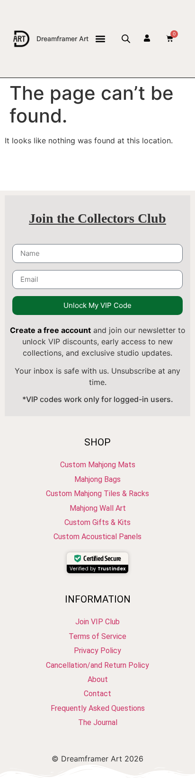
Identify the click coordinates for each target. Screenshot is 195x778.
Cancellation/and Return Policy (97, 665)
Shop (97, 442)
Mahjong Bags (97, 479)
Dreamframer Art (62, 39)
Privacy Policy (97, 650)
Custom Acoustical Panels (97, 536)
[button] (100, 38)
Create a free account (50, 330)
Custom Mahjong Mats (97, 464)
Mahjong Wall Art (98, 508)
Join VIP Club (97, 621)
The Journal (97, 722)
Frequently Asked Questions (98, 708)
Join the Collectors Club (97, 218)
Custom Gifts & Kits (97, 522)
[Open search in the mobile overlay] (126, 39)
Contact (97, 693)
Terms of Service (97, 636)
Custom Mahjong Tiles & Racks (97, 493)
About (98, 679)
